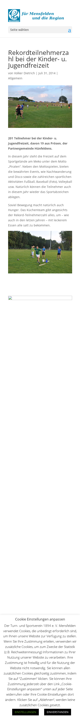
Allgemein (15, 78)
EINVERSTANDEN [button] (57, 712)
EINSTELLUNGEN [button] (25, 712)
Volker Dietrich (24, 73)
